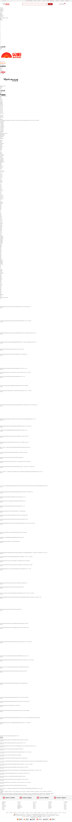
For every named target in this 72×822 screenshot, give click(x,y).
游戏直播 (1, 235)
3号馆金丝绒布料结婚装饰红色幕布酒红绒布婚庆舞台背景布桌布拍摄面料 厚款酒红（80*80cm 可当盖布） (16, 320)
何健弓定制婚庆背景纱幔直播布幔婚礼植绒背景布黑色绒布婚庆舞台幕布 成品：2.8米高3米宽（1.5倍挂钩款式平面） (17, 466)
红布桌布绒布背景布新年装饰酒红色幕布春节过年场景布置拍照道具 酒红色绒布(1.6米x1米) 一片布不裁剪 (16, 390)
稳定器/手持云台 (2, 135)
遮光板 (1, 152)
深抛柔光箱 (1, 160)
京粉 (33, 794)
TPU (0, 213)
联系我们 (11, 812)
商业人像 (14, 791)
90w (0, 193)
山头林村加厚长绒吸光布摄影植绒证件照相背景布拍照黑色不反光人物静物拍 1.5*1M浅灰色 (13, 452)
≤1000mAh (1, 105)
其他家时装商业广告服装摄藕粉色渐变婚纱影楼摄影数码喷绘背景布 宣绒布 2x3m (12, 537)
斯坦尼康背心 (2, 138)
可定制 (1, 219)
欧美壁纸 (17, 794)
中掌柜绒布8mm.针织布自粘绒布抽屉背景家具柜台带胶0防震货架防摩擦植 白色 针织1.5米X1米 (14, 655)
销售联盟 (39, 812)
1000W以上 (2, 190)
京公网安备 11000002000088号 (20, 814)
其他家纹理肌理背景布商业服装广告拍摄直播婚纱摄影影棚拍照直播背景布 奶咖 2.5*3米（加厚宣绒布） (15, 722)
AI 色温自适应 (2, 121)
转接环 (1, 142)
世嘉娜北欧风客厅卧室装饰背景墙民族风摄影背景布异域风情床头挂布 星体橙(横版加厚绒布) (14, 683)
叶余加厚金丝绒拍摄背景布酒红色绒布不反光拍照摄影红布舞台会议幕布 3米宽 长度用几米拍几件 (14, 627)
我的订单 (35, 0)
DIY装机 (65, 804)
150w (1, 185)
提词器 (1, 147)
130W (1, 186)
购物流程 (3, 803)
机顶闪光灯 (1, 116)
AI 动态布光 (1, 129)
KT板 (1, 296)
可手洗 (1, 285)
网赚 (21, 794)
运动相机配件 (2, 143)
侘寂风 (1, 228)
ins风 (1, 231)
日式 (0, 221)
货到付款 (34, 803)
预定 (3, 794)
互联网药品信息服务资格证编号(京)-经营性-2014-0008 (40, 814)
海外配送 (18, 808)
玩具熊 (15, 794)
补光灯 (1, 101)
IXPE (1, 214)
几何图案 (1, 202)
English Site (59, 812)
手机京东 (52, 0)
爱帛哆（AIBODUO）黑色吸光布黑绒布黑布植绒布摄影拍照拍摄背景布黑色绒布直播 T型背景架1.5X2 (15, 447)
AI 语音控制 (1, 128)
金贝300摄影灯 (37, 791)
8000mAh (1, 112)
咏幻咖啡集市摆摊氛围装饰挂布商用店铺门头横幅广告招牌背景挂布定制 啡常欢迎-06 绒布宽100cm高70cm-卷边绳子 (17, 523)
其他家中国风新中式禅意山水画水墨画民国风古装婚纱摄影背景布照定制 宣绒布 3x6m (13, 776)
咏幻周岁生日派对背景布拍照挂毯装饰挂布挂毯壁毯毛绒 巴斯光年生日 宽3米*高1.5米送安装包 (14, 697)
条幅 (0, 295)
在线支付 (34, 804)
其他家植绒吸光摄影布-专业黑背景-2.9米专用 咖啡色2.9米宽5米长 (10, 541)
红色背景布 (10, 791)
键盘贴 (1, 13)
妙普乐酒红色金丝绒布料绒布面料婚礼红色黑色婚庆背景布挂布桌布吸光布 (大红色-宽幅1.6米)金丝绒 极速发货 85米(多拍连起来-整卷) (20, 717)
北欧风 (1, 229)
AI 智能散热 (1, 123)
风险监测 (47, 812)
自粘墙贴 (1, 264)
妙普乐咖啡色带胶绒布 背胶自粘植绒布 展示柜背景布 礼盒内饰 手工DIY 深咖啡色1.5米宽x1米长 (14, 442)
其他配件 (1, 140)
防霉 (0, 277)
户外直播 (1, 236)
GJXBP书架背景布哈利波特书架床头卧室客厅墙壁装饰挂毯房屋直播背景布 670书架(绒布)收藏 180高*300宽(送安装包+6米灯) (19, 404)
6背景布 (41, 791)
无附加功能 (1, 294)
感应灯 (41, 794)
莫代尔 (1, 216)
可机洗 (1, 284)
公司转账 (34, 808)
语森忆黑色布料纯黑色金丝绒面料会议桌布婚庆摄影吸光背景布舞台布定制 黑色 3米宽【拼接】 (14, 623)
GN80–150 (1, 197)
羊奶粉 (25, 794)
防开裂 (1, 279)
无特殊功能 (1, 273)
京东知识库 (1, 8)
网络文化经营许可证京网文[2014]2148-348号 (40, 815)
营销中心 (27, 812)
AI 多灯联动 (1, 130)
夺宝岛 (65, 803)
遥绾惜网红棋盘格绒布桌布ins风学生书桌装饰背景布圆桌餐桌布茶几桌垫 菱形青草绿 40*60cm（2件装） (15, 568)
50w (0, 184)
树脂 (0, 217)
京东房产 (35, 794)
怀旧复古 (1, 222)
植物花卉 (1, 203)
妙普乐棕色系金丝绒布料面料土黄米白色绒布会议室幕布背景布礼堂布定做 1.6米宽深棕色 (13, 532)
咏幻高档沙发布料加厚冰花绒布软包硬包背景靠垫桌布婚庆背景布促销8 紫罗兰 (12, 457)
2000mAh (1, 106)
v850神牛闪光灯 (23, 791)
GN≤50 (1, 199)
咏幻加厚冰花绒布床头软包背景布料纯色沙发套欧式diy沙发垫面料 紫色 (10, 609)
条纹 (0, 206)
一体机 (1, 11)
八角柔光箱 (1, 158)
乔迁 (0, 234)
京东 (9, 4)
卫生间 (1, 232)
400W (1, 188)
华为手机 (6, 794)
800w (1, 187)
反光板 (1, 153)
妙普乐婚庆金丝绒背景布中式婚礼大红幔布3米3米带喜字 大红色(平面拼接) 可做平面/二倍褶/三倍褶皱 (15, 461)
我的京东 (39, 0)
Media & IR (64, 812)
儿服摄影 (6, 791)
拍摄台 (1, 149)
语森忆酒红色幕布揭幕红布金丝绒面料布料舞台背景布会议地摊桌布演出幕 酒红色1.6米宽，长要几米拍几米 (16, 641)
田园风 (1, 230)
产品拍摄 (1, 242)
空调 (2, 794)
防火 (0, 275)
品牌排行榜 (1, 9)
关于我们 (7, 812)
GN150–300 (2, 198)
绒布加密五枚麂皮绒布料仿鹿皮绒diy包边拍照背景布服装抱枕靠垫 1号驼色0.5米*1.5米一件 (13, 368)
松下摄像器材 (2, 791)
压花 (0, 287)
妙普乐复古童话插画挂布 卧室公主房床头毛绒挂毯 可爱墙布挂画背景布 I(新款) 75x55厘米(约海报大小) (15, 306)
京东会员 (43, 0)
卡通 (0, 204)
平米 (0, 266)
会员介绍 (3, 804)
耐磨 (0, 274)
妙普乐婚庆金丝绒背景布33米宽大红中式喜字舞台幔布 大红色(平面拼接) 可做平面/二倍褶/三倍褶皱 (15, 560)
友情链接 (35, 812)
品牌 (19, 794)
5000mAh (1, 109)
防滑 (0, 280)
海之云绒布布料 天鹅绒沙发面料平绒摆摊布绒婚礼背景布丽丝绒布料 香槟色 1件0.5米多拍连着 (14, 385)
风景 (0, 205)
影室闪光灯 (1, 117)
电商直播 (1, 240)
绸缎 (0, 208)
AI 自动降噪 (1, 125)
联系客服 (3, 809)
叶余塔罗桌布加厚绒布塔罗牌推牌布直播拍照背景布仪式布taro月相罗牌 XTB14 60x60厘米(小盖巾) (15, 701)
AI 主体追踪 (1, 122)
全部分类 (1, 7)
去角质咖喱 (30, 794)
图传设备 (1, 146)
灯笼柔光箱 (1, 159)
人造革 (1, 218)
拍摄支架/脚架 (2, 134)
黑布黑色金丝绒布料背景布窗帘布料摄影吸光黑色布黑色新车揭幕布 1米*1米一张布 (12, 376)
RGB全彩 (1, 182)
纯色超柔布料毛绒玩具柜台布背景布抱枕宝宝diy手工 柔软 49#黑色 (10, 705)
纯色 (0, 207)
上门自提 (18, 803)
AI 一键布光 (1, 124)
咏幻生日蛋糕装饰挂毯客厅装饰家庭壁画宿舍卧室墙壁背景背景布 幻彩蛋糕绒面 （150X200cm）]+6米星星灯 (16, 556)
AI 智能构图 (1, 131)
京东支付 (37, 817)
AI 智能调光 (1, 127)
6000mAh (1, 110)
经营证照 (48, 816)
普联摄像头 (1, 10)
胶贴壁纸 (1, 263)
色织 (0, 286)
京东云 (40, 817)
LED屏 (1, 145)
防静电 (1, 276)
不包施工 (1, 270)
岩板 (0, 215)
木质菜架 (27, 794)
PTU (0, 209)
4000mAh (1, 108)
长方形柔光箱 (2, 154)
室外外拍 (1, 239)
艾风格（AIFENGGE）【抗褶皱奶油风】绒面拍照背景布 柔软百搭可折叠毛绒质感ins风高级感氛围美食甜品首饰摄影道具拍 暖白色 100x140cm (21, 471)
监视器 (1, 144)
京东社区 (43, 812)
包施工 (1, 269)
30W (0, 191)
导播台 (1, 148)
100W (1, 194)
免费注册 (31, 0)
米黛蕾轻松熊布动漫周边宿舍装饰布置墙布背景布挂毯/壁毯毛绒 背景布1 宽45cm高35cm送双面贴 (14, 710)
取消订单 (49, 808)
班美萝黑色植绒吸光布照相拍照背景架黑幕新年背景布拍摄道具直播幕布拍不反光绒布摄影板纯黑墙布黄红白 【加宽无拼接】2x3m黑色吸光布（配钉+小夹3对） (24, 552)
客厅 (0, 233)
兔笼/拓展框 (2, 136)
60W (0, 192)
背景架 (1, 156)
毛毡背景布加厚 (49, 791)
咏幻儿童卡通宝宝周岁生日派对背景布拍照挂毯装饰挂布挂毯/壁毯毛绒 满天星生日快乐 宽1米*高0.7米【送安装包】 (17, 593)
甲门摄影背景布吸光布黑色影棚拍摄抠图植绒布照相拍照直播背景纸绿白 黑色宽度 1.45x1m (13, 430)
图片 (37, 794)
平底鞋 (47, 794)
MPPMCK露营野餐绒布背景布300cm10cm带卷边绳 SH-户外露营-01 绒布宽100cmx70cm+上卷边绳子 (15, 372)
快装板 (1, 141)
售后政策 (49, 803)
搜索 (50, 4)
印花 (0, 288)
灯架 (0, 151)
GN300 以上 (2, 195)
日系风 (1, 227)
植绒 (0, 289)
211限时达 (19, 804)
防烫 (0, 282)
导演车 (1, 137)
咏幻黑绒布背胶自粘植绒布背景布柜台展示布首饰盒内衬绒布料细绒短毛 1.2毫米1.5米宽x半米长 (14, 436)
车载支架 (1, 132)
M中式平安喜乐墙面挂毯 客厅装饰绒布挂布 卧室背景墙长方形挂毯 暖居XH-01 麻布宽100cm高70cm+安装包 (16, 564)
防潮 (0, 291)
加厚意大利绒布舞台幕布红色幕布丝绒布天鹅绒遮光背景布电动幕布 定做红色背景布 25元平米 (14, 519)
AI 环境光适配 (2, 126)
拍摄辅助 (1, 102)
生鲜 (0, 794)
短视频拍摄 (1, 237)
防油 (0, 281)
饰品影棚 (44, 791)
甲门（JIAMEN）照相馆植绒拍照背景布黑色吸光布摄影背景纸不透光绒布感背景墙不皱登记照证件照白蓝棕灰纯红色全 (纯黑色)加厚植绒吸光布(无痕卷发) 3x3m (24, 485)
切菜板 (10, 794)
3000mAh (1, 107)
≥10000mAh (2, 113)
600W (1, 189)
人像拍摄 (1, 238)
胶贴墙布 (1, 262)
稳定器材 (1, 103)
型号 (8, 794)
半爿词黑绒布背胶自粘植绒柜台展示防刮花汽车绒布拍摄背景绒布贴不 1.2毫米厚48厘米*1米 (14, 354)
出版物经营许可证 (29, 815)
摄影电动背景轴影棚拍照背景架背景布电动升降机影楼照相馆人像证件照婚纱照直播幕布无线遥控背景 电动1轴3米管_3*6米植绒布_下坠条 (20, 597)
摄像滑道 (28, 791)
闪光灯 (1, 99)
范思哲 (39, 794)
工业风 (1, 224)
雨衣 (22, 794)
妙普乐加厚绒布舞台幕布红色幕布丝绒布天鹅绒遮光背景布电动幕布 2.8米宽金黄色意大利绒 (13, 515)
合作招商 (19, 812)
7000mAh (1, 111)
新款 (49, 794)
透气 (0, 293)
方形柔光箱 (1, 157)
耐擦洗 (1, 278)
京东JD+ (65, 809)
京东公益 (55, 812)
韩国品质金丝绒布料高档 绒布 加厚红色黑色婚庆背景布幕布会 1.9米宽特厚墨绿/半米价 (13, 511)
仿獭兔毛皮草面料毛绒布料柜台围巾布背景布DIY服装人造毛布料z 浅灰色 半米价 (12, 349)
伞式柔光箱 (1, 155)
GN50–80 (1, 196)
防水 (0, 292)
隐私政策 (51, 812)
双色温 (1, 181)
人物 (0, 201)
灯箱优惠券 (32, 791)
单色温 (1, 180)
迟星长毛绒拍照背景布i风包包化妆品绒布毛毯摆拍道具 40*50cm (9, 735)
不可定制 (1, 220)
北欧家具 (12, 794)
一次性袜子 (44, 794)
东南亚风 (1, 225)
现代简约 (1, 223)
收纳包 (1, 12)
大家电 (3, 808)
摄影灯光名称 (18, 791)
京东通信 (65, 808)
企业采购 (47, 0)
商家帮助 (23, 812)
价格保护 (49, 804)
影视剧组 (1, 241)
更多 (0, 97)
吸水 (0, 283)
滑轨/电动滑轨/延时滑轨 (3, 133)
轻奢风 (1, 226)
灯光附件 (1, 100)
